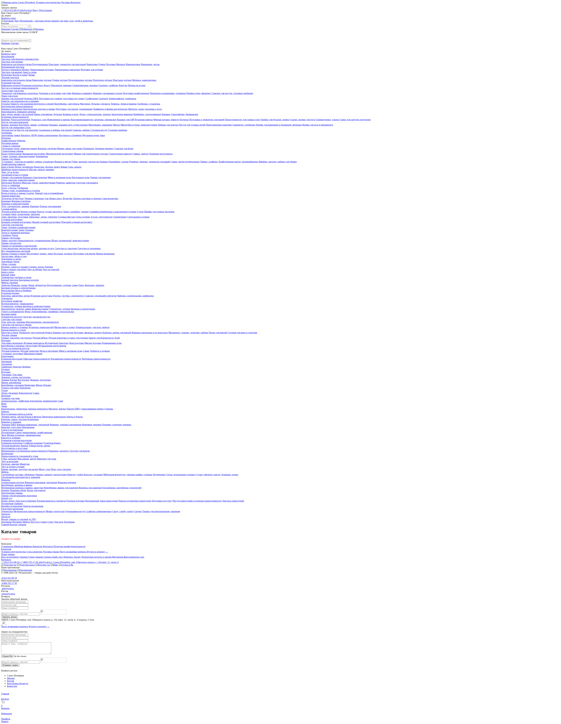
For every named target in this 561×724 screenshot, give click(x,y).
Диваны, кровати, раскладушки (51, 474)
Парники (34, 206)
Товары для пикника (100, 177)
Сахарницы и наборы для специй (55, 130)
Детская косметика (10, 445)
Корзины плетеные (21, 201)
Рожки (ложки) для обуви (14, 269)
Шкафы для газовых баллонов (159, 211)
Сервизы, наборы (81, 130)
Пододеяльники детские (80, 80)
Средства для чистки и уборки (16, 324)
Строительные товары (12, 151)
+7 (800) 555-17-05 (29, 562)
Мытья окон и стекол (64, 327)
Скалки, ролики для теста (302, 119)
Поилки (47, 385)
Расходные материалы (12, 509)
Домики (5, 380)
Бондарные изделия (29, 280)
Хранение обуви (18, 490)
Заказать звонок (9, 617)
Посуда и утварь (39, 522)
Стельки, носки (36, 267)
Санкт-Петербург (27, 2)
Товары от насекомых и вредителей (19, 246)
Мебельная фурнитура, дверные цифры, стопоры (127, 474)
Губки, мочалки (9, 459)
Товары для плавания (11, 177)
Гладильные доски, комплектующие (19, 148)
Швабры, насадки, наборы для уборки (278, 161)
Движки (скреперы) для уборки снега (43, 198)
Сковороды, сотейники (243, 125)
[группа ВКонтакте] (66, 565)
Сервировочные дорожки (85, 85)
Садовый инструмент (12, 219)
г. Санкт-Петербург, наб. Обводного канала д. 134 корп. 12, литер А (85, 562)
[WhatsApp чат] (43, 565)
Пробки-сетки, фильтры (198, 93)
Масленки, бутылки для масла (95, 104)
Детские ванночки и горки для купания (68, 338)
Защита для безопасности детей (104, 338)
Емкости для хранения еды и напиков (20, 101)
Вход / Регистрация (42, 10)
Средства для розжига (87, 182)
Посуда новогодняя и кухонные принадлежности (197, 501)
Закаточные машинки (122, 114)
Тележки (29, 230)
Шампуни (25, 464)
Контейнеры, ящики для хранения (61, 487)
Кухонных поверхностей (41, 327)
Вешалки (5, 480)
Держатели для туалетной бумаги (35, 332)
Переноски (25, 388)
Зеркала (5, 411)
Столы (140, 211)
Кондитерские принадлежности (17, 106)
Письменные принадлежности (66, 359)
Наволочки (92, 64)
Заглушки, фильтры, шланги (88, 332)
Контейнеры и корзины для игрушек (19, 345)
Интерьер (6, 395)
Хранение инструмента (161, 154)
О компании (7, 546)
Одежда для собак (10, 388)
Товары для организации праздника (19, 495)
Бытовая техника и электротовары (18, 288)
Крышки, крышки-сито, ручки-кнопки (68, 125)
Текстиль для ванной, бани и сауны (19, 72)
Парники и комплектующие (15, 203)
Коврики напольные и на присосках (150, 332)
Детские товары (9, 335)
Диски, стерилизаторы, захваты (95, 114)
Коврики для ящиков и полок (107, 93)
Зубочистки (7, 511)
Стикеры (108, 409)
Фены (28, 311)
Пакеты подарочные (33, 506)
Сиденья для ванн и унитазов (242, 332)
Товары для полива (10, 238)
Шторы (25, 69)
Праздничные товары (12, 493)
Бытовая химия (8, 314)
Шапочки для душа (46, 459)
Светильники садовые (138, 217)
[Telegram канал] (26, 565)
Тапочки (48, 267)
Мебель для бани (9, 282)
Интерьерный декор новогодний (101, 501)
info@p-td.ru (26, 10)
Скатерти (103, 98)
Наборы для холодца (168, 125)
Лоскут (46, 85)
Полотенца (6, 75)
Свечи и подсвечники (12, 430)
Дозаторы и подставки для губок (55, 93)
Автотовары (7, 135)
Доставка (66, 2)
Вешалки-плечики (67, 482)
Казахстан (12, 686)
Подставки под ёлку (162, 501)
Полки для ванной (218, 332)
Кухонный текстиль (11, 83)
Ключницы (33, 419)
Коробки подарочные (11, 506)
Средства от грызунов (66, 248)
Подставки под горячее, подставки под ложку (62, 98)
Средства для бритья (79, 451)
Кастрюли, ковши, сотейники (34, 125)
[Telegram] (1, 624)
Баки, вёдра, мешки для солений (17, 114)
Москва (11, 678)
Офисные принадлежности (36, 359)
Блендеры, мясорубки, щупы (15, 296)
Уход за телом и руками (13, 466)
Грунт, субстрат (9, 188)
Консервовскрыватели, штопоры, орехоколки (93, 119)
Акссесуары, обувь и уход (14, 256)
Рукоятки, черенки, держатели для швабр (149, 161)
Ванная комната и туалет (13, 330)
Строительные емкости (120, 154)
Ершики (104, 161)
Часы (3, 435)
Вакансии (38, 546)
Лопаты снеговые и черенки (87, 198)
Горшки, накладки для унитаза (16, 338)
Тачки (22, 230)
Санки (86, 351)
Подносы (184, 119)
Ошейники (6, 367)
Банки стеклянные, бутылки (48, 114)
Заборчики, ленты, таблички (43, 217)
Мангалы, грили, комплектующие (39, 182)
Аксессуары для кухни (12, 90)
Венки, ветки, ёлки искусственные (18, 501)
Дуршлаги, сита (39, 119)
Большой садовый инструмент (16, 222)
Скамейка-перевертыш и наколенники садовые (112, 211)
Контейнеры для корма (12, 385)
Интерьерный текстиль (12, 67)
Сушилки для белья (123, 148)
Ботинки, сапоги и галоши (14, 267)
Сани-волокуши (110, 198)
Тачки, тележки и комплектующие (18, 227)
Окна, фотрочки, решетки (91, 285)
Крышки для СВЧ (125, 119)
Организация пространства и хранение (20, 477)
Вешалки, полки (19, 285)
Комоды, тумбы (75, 474)
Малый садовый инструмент (46, 222)
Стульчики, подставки (12, 353)
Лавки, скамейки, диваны (76, 211)
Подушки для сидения (92, 69)
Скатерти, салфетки (108, 85)
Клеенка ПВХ (31, 98)
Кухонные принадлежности (15, 117)
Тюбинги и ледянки (100, 351)
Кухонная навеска (144, 119)
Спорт (50, 522)
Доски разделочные (20, 119)
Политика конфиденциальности (69, 546)
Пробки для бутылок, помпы (275, 119)
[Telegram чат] (9, 565)
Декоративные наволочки (67, 69)
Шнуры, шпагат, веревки (41, 169)
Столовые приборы (117, 130)
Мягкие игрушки (93, 343)
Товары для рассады (11, 243)
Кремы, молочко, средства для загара (19, 469)
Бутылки (5, 104)
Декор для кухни (9, 96)
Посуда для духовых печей (192, 125)
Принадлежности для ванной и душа (19, 456)
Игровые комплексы (34, 343)
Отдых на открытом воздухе (15, 348)
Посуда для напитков (27, 130)
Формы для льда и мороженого (317, 125)
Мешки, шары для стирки (70, 148)
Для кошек (6, 374)
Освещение (7, 298)
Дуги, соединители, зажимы (15, 206)
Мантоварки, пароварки (100, 125)
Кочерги (17, 182)
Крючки (5, 490)
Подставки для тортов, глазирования (74, 109)
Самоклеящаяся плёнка (92, 409)
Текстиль (58, 522)
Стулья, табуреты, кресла (207, 474)
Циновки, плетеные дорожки (116, 424)
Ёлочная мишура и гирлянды (51, 501)
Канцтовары (7, 356)
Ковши (64, 167)
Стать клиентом (34, 551)
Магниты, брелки (57, 409)
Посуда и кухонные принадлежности (19, 88)
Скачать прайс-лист (54, 557)
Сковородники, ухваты (327, 119)
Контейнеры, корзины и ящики (16, 485)
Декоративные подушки (42, 69)
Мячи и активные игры (59, 177)
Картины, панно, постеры (14, 419)
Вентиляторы (8, 290)
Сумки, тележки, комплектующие (18, 156)
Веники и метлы (62, 161)
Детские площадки (10, 211)
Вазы (3, 403)
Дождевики (7, 261)
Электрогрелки (66, 311)
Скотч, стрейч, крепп (122, 511)
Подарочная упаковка (12, 503)
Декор (4, 406)
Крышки (166, 114)
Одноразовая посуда (75, 511)
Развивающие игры (112, 343)
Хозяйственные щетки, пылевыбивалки (238, 161)
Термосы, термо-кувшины (124, 104)
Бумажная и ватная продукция (16, 440)
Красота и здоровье (10, 438)
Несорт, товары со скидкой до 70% (18, 519)
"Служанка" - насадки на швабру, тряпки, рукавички (27, 161)
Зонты (16, 261)
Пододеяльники (40, 64)
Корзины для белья (47, 148)
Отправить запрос (10, 665)
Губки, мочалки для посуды (85, 161)
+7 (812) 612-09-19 (10, 10)
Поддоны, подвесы (63, 253)
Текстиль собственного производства (20, 59)
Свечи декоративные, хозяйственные (33, 432)
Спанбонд (6, 235)
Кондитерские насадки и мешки (39, 109)
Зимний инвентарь (10, 196)
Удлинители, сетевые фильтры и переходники (72, 309)
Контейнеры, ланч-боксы (66, 104)
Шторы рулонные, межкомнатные (24, 435)
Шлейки (26, 367)
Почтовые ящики (9, 143)
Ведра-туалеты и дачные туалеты (17, 193)
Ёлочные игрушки (75, 501)
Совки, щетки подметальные (185, 161)
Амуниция (6, 364)
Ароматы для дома (10, 398)
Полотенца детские (102, 80)
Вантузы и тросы (9, 332)
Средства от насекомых (89, 248)
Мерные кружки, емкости (166, 119)
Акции (77, 557)
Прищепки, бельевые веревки (98, 148)
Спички (138, 511)
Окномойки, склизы (118, 161)
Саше (60, 401)
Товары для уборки (10, 159)
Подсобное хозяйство (11, 301)
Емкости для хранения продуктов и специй (32, 104)
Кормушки (30, 385)
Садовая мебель (9, 209)
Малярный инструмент (33, 154)
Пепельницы (28, 427)
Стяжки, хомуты (140, 154)
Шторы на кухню (136, 85)
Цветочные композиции (54, 416)
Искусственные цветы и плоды (16, 414)
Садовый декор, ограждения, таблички (20, 214)
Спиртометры (178, 114)
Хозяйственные (9, 140)
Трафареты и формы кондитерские (110, 109)
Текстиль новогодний (233, 501)
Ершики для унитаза (63, 332)
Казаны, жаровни (10, 125)
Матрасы (120, 64)
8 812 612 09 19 (9, 578)
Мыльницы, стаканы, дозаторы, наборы (188, 332)
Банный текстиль (9, 280)
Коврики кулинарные (12, 109)
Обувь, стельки (8, 264)
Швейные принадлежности (14, 169)
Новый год (6, 498)
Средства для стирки (11, 319)
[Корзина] (38, 29)
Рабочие (21, 140)
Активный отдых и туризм (14, 175)
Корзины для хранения (90, 487)
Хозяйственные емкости (13, 164)
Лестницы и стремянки (70, 135)
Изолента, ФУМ (29, 135)
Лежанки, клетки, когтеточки (16, 377)
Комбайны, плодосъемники (147, 114)
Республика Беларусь (17, 683)
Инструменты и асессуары (14, 448)
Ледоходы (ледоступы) (12, 198)
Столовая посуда (98, 130)
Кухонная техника (10, 293)
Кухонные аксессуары (41, 296)
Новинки (6, 29)
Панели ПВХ (73, 409)
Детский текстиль (10, 77)
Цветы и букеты (75, 416)
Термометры (42, 156)
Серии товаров (36, 557)
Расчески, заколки (10, 464)
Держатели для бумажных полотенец (19, 93)
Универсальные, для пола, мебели (92, 327)
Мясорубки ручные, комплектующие (139, 125)
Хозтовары (6, 132)
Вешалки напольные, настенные (41, 482)
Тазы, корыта (74, 167)
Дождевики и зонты (11, 259)
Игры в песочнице (49, 351)
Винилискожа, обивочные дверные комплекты (24, 409)
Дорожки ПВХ (8, 424)
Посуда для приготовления (14, 122)
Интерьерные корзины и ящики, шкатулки (22, 487)
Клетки (13, 380)
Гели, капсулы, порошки (13, 322)
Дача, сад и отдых (10, 172)
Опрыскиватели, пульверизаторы (34, 240)
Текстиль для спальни (12, 61)
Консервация (7, 56)
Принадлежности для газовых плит (242, 119)
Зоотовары (6, 361)
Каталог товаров (18, 524)
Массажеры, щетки (26, 459)
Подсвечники (8, 432)
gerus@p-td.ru (8, 594)
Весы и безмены (23, 290)
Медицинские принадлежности (29, 511)
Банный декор (8, 274)
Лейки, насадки (9, 240)
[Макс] (54, 565)
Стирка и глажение (10, 146)
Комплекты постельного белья (16, 64)
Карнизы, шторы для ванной (117, 332)
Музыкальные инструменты (52, 345)
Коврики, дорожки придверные (66, 424)
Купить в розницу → (97, 551)
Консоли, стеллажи (93, 474)
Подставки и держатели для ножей (206, 119)
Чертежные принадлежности (96, 359)
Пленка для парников (50, 206)
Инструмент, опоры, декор (40, 253)
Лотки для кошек (9, 393)
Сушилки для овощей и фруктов (100, 296)
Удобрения (22, 188)
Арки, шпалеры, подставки (14, 217)
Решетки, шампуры (66, 182)
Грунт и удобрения (10, 185)
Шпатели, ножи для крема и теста (145, 109)
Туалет (4, 390)
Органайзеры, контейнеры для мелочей (121, 487)
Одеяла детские (60, 80)
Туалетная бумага (52, 443)
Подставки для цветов (84, 253)
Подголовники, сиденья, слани (62, 285)
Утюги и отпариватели (12, 311)
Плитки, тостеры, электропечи (68, 296)
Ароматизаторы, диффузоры (15, 401)
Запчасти (5, 514)
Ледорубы (67, 198)
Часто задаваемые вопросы (73, 551)
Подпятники (159, 474)
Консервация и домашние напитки (18, 111)
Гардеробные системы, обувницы (18, 474)
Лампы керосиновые (47, 135)
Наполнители (25, 393)
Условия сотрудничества (48, 2)
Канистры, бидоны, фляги (47, 167)
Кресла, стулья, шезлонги (49, 211)
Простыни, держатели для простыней (67, 64)
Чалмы (31, 75)
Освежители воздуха (11, 317)
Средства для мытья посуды (36, 317)
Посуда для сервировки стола (16, 127)
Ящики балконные (105, 253)
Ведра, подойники (24, 167)
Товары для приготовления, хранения (161, 511)
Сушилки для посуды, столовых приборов (232, 93)
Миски (116, 125)
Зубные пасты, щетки (39, 445)
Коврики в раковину (82, 93)
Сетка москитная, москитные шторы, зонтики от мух (27, 248)
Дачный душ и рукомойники (49, 193)
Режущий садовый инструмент (76, 222)
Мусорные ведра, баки (93, 135)
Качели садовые (29, 211)
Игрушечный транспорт (57, 343)
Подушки (111, 64)
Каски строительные (11, 154)
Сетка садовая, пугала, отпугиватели (94, 217)
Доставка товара (51, 551)
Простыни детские (122, 80)
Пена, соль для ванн (61, 469)
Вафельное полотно (11, 85)
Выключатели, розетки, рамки (16, 309)
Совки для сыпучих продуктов (355, 119)
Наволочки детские (42, 80)
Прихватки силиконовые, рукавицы (168, 93)
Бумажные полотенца (12, 443)
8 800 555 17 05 (9, 583)
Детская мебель (40, 338)
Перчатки (6, 138)
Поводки (17, 367)
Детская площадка (10, 351)
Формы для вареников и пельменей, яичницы (279, 125)
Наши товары (8, 554)
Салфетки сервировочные (99, 511)
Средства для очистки (12, 225)
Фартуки (123, 85)
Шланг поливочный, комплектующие (70, 240)
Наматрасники (133, 64)
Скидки (15, 29)
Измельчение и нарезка (58, 119)
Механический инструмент (59, 154)
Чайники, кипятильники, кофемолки (135, 296)
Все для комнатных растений (15, 251)
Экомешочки (191, 114)
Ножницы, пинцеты (58, 451)
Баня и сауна (7, 272)
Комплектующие (9, 230)
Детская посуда (8, 130)
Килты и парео (20, 75)
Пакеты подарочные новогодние (134, 501)
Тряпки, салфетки (209, 161)
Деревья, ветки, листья (12, 416)
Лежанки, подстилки (40, 380)
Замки (17, 135)
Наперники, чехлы (150, 64)
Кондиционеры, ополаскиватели (42, 322)
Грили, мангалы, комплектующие (18, 180)
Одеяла (101, 64)
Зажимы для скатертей (12, 98)
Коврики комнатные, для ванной (33, 424)
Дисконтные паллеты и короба (96, 557)
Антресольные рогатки (12, 482)
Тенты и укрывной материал (15, 232)
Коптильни (6, 182)
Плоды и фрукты (32, 416)
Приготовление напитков (219, 125)
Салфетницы (91, 98)
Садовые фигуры (66, 217)
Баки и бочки (7, 167)
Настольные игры (81, 177)
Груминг (5, 369)
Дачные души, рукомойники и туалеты (20, 190)
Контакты (75, 2)
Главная (5, 524)
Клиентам (6, 549)
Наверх (4, 721)
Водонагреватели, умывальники (17, 303)
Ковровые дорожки (91, 424)
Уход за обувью (34, 269)
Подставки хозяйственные (136, 93)
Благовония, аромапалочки (43, 401)
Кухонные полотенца (32, 85)
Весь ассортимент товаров (14, 557)
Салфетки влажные (33, 443)
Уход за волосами (9, 461)
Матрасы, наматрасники (144, 80)
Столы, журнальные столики (180, 474)
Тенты (15, 235)
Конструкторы (76, 343)
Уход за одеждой (51, 269)
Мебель (5, 472)
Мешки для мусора (55, 511)
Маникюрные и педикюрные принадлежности (24, 451)
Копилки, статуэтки (11, 427)
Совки (36, 393)
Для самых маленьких (12, 343)
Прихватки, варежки (61, 85)
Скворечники (120, 217)
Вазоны (5, 253)
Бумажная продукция (11, 359)
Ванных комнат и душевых (14, 327)
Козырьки (6, 201)
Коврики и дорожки (11, 422)
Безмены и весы (71, 114)
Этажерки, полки (229, 474)
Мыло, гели (44, 469)
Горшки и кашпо (17, 253)
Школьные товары (33, 353)
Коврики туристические (35, 177)
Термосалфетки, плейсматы (122, 98)
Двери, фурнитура (37, 285)
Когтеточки (23, 380)
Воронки (5, 119)
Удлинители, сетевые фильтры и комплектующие (25, 306)
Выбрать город (8, 18)
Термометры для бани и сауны (16, 277)
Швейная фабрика (23, 546)
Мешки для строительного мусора (91, 154)
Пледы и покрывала (11, 69)
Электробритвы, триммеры (44, 311)
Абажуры (6, 285)
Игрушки (6, 340)
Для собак (17, 374)
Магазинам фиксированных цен (128, 557)
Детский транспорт (29, 351)
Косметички (7, 453)
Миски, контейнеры (11, 382)
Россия (10, 681)
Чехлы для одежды (36, 490)
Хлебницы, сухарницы (148, 104)
